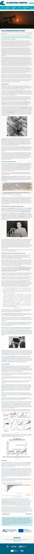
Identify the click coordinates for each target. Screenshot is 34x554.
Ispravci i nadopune (18, 539)
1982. (6, 462)
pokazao (15, 109)
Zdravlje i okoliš (8, 8)
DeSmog (2, 256)
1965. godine (8, 266)
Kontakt (14, 539)
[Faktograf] (8, 547)
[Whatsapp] (29, 3)
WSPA (2, 99)
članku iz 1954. (17, 153)
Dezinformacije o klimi (26, 8)
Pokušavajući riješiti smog (26, 164)
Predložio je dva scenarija (23, 393)
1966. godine (5, 313)
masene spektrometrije (5, 177)
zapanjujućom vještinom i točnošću (8, 435)
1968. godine (10, 331)
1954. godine (4, 176)
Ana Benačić (5, 33)
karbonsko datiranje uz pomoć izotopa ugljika (21, 172)
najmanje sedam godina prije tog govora (23, 505)
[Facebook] (31, 3)
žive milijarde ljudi (4, 51)
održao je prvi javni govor (10, 501)
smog (2, 75)
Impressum (7, 539)
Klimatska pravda (14, 8)
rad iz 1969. (4, 359)
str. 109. (10, 463)
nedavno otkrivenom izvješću (9, 361)
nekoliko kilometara (12, 250)
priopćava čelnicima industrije (21, 281)
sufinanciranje (26, 163)
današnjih (23, 142)
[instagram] (33, 3)
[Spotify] (19, 537)
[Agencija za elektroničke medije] (22, 547)
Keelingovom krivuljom (22, 169)
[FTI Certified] (21, 551)
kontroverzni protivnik (22, 211)
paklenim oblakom (19, 86)
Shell (20, 368)
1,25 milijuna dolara (11, 142)
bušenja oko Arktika (8, 366)
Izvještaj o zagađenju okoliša (24, 268)
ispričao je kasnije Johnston (22, 146)
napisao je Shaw (7, 404)
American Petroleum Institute (22, 102)
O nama (11, 539)
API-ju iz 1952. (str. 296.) (20, 152)
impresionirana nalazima (15, 406)
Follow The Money (4, 370)
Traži (32, 8)
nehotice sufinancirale (25, 165)
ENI (8, 376)
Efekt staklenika (13, 469)
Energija (3, 8)
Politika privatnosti (25, 539)
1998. (17, 498)
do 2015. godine (21, 322)
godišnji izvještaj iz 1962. (11, 257)
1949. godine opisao (22, 90)
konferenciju (18, 257)
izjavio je (6, 247)
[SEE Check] (13, 547)
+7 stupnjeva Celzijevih (17, 265)
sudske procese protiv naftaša (22, 62)
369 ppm (6, 353)
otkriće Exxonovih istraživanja (16, 381)
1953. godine (19, 164)
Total (2, 372)
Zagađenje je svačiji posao (21, 361)
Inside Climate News (9, 384)
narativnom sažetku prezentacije (6, 389)
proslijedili (19, 370)
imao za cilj (26, 103)
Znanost (20, 8)
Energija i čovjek (13, 215)
